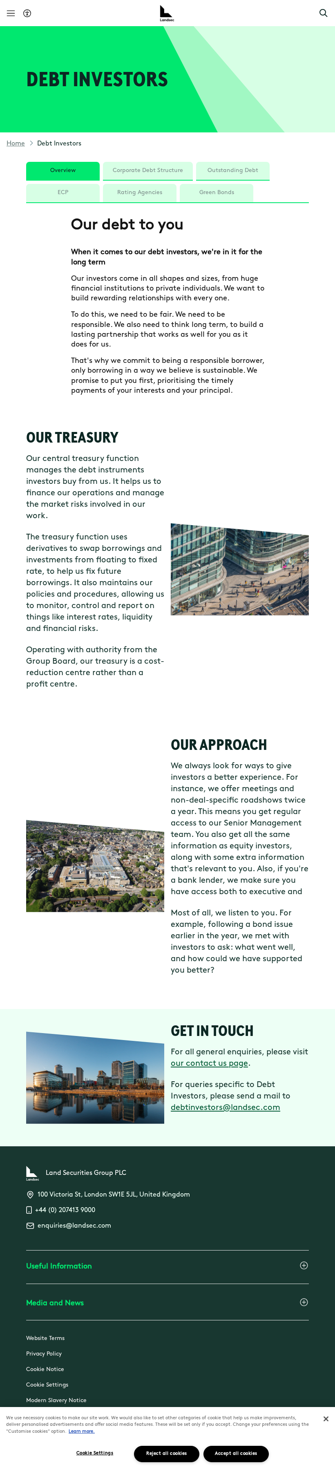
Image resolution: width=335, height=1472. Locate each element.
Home (16, 144)
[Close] (326, 1419)
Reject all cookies (166, 1454)
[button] (323, 13)
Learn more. (82, 1431)
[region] (167, 1439)
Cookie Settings (47, 1385)
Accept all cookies (236, 1454)
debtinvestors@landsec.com (225, 1108)
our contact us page (209, 1064)
